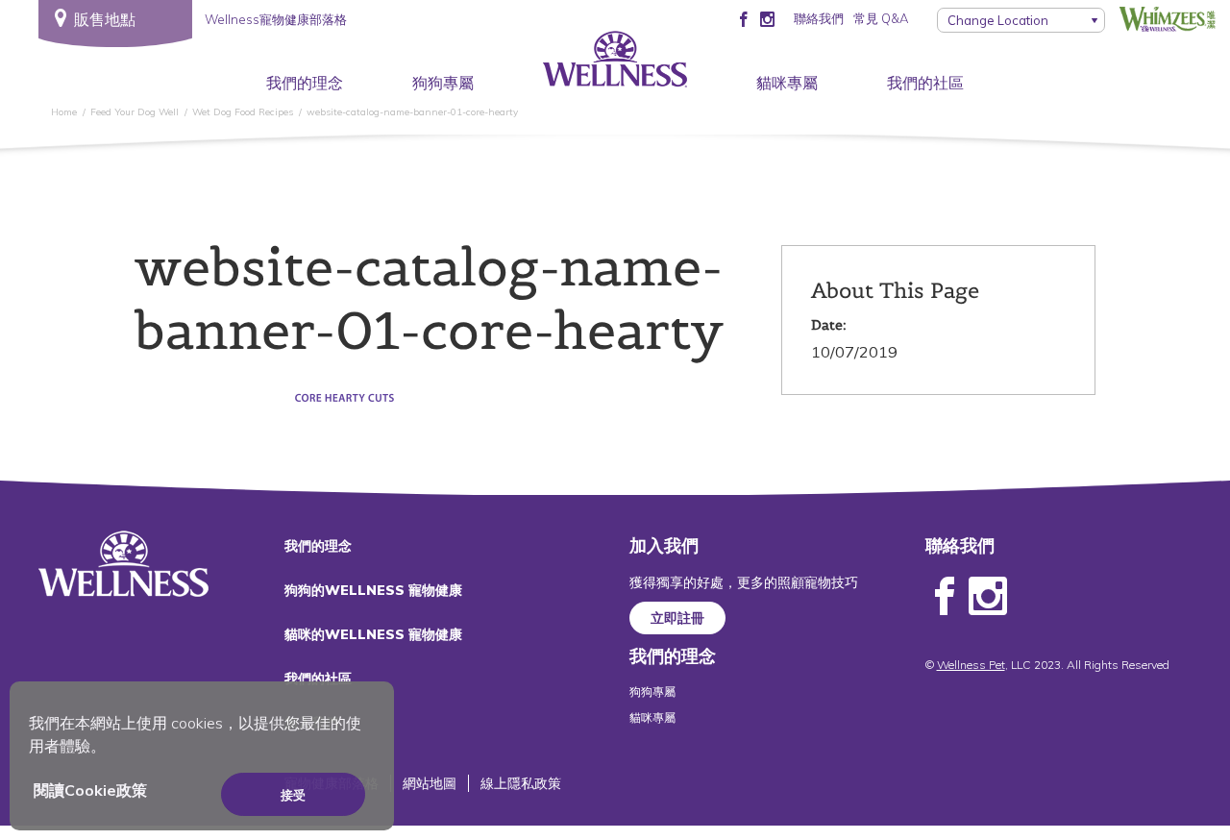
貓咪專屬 (787, 82)
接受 (293, 795)
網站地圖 (429, 783)
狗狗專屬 (443, 82)
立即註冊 (677, 618)
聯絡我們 (819, 18)
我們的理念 (304, 82)
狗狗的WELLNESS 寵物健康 (373, 590)
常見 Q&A (880, 18)
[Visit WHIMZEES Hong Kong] (1167, 18)
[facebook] (743, 18)
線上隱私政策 (520, 783)
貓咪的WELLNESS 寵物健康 (373, 634)
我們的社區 (925, 82)
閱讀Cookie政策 (90, 790)
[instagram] (767, 18)
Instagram (988, 597)
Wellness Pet (971, 664)
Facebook (944, 597)
